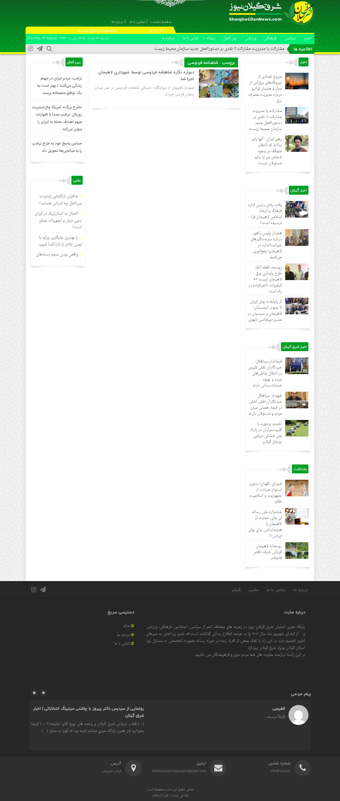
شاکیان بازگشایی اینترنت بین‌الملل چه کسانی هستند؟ (60, 200)
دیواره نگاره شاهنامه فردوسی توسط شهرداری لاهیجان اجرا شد (146, 76)
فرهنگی (270, 38)
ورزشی (250, 38)
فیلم (236, 589)
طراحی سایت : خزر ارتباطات (170, 795)
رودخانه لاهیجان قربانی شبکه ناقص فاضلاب (267, 552)
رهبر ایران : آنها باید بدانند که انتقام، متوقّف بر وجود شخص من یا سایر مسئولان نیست (267, 151)
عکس (253, 589)
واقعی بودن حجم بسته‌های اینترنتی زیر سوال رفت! (59, 258)
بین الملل (230, 38)
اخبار (307, 38)
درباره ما (168, 38)
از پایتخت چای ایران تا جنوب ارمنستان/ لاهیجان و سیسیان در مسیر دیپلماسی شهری (265, 310)
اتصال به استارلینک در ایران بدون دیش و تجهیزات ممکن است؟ (58, 220)
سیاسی (290, 38)
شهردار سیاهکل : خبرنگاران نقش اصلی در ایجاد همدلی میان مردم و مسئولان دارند (265, 404)
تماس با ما (190, 38)
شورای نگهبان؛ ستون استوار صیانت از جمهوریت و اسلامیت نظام (265, 492)
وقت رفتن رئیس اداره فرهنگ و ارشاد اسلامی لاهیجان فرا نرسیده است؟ (265, 214)
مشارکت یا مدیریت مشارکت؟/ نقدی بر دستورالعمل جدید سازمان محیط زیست (219, 48)
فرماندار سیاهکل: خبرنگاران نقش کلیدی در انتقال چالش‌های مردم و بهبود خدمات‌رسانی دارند (265, 373)
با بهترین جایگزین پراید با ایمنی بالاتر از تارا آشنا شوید (60, 241)
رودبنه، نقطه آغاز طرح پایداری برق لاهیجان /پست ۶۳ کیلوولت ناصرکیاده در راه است (265, 279)
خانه (126, 626)
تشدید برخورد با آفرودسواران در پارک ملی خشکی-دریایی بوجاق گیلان (266, 433)
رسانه (210, 38)
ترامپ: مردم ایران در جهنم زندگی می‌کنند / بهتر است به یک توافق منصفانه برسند (59, 85)
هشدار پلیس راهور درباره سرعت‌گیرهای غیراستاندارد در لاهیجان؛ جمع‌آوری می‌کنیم (266, 245)
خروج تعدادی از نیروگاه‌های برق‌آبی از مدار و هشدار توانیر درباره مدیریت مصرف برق (265, 88)
